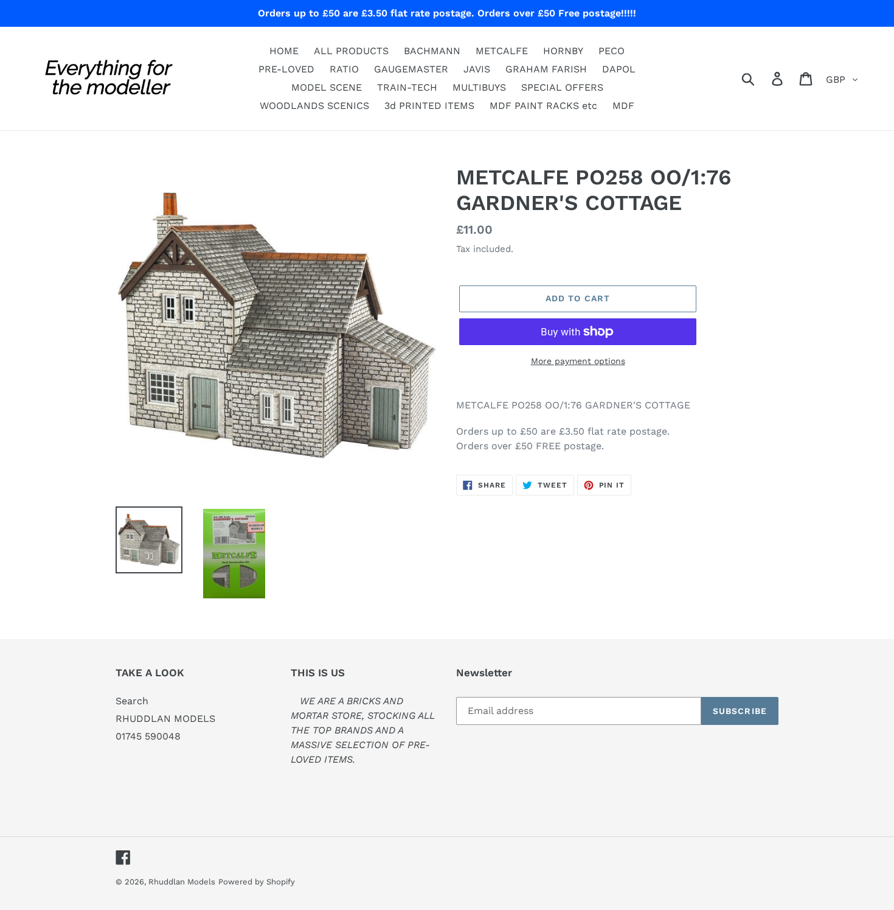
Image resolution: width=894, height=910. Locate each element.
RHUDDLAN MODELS (165, 718)
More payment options (578, 361)
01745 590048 (148, 736)
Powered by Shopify (256, 881)
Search (132, 701)
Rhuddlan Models (181, 881)
